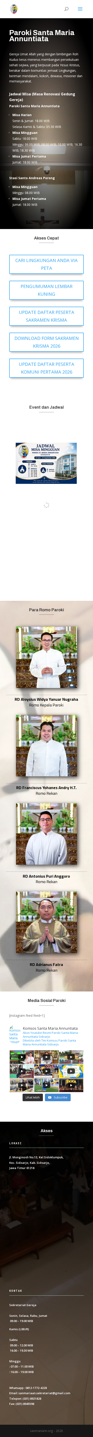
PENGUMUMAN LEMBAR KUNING (46, 290)
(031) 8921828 (32, 1398)
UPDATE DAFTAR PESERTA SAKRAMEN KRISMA (46, 316)
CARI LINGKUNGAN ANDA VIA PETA (46, 264)
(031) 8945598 (25, 1404)
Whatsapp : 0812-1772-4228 (28, 1388)
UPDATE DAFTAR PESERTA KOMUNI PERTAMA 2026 (46, 368)
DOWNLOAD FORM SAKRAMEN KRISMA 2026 (46, 342)
